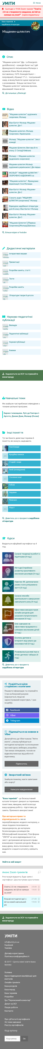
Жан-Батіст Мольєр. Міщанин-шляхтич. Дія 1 (22, 124)
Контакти (9, 1011)
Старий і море (15, 462)
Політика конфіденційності (17, 956)
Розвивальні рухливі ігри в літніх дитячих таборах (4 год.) (27, 655)
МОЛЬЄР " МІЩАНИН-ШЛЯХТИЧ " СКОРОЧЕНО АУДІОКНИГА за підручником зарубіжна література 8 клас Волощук (21, 177)
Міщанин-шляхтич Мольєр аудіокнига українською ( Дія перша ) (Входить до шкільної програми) (24, 167)
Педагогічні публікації (18, 334)
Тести (11, 279)
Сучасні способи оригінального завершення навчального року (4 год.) (27, 599)
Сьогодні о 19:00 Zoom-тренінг (22, 12)
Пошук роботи (11, 1007)
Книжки (12, 350)
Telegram (14, 720)
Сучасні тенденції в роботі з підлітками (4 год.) (27, 555)
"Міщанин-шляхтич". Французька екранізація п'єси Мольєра (23, 182)
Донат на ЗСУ (11, 1004)
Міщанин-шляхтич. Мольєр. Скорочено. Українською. (21, 132)
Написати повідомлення (21, 789)
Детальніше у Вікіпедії (15, 93)
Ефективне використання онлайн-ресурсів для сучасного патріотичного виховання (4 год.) (26, 614)
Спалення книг (15, 477)
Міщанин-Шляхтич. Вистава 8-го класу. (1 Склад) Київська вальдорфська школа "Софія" (23, 150)
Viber (12, 715)
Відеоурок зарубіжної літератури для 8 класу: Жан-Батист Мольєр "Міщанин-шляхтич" (23, 209)
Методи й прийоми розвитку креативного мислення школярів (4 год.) (27, 571)
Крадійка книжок (16, 454)
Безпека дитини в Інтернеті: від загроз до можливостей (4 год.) (25, 641)
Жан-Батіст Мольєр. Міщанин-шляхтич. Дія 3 (22, 215)
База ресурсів (11, 986)
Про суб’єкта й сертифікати (17, 1019)
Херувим (13, 492)
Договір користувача (14, 953)
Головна (8, 972)
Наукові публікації (17, 342)
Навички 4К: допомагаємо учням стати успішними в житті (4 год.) (26, 585)
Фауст (12, 507)
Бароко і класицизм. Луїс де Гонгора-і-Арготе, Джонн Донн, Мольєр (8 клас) (22, 414)
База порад (10, 989)
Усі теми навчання (13, 1022)
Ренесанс (13, 500)
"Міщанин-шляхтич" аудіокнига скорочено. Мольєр (23, 115)
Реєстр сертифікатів (14, 1025)
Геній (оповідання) (17, 470)
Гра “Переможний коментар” (18, 1000)
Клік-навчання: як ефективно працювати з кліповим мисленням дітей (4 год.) (27, 628)
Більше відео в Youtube (15, 232)
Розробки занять (16, 287)
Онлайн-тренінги (12, 982)
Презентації (14, 262)
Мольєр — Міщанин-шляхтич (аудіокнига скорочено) (22, 157)
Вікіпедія (13, 325)
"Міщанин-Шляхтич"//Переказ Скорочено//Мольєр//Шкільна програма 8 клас (22, 225)
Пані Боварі (14, 447)
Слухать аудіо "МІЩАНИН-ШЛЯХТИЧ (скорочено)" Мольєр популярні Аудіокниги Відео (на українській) (19, 202)
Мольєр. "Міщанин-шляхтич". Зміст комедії (24, 140)
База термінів (11, 993)
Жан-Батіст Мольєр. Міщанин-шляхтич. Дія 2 (22, 190)
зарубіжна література (10, 24)
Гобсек (12, 485)
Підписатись (21, 764)
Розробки (9, 996)
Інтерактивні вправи (18, 254)
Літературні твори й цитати (21, 295)
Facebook (14, 710)
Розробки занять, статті (19, 270)
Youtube (8, 948)
